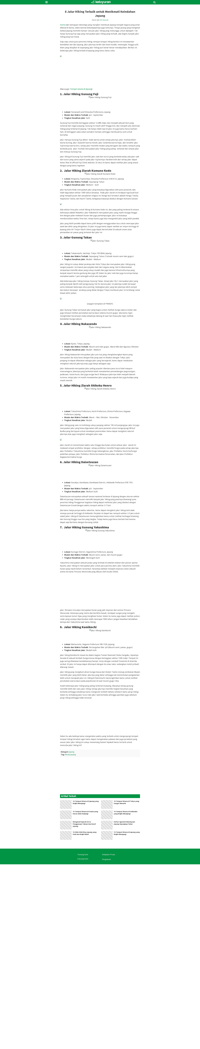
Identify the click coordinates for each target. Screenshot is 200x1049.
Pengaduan (106, 859)
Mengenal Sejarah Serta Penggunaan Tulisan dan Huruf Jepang (84, 824)
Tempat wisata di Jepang (81, 89)
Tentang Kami (82, 854)
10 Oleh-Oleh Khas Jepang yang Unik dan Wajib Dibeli (84, 833)
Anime (63, 25)
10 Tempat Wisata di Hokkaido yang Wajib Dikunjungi (125, 812)
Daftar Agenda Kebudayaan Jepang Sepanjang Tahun (124, 823)
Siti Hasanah (104, 20)
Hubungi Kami (82, 859)
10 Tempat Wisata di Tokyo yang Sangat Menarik (126, 802)
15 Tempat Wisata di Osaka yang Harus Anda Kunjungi (85, 812)
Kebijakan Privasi (108, 854)
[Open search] (154, 2)
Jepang (71, 752)
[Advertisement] (100, 590)
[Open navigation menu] (46, 2)
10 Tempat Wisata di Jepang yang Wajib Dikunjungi (86, 802)
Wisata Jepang (70, 754)
